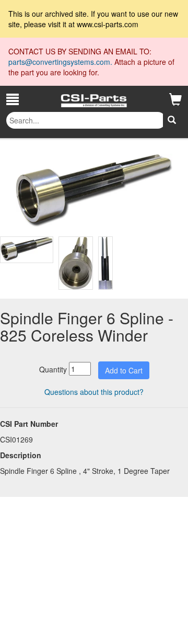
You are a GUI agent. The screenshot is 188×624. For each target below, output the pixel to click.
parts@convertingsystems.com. (61, 61)
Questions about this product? (94, 392)
